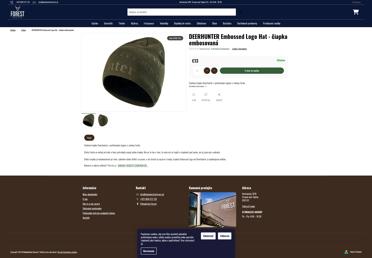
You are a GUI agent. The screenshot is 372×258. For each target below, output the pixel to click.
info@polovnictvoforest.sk (152, 194)
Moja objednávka (90, 194)
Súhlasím (224, 236)
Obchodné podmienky (92, 208)
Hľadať (240, 12)
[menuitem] (95, 23)
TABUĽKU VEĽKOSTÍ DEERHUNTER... (132, 165)
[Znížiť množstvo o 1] (214, 70)
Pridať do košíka (252, 70)
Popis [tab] (89, 137)
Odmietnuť (208, 236)
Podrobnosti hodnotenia (220, 48)
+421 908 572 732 (148, 199)
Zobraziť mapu (248, 206)
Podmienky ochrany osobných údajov (99, 213)
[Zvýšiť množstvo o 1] (207, 70)
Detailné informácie (196, 86)
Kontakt (86, 217)
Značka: (239, 48)
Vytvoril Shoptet (356, 251)
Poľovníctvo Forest (148, 203)
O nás (85, 199)
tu (142, 243)
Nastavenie (148, 251)
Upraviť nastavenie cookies (67, 252)
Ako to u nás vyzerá (91, 203)
